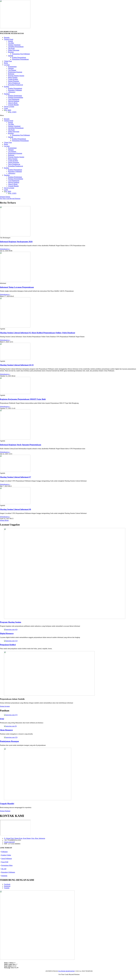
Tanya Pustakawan (14, 83)
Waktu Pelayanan (13, 50)
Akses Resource (6, 730)
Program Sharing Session (16, 75)
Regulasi (11, 52)
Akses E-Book (12, 103)
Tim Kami (11, 48)
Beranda (6, 37)
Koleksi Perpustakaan (19, 57)
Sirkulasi (11, 68)
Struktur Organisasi (14, 45)
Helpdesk (4, 876)
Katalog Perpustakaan (15, 88)
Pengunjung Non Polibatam (21, 54)
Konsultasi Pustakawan (15, 85)
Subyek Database (13, 101)
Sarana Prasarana (13, 81)
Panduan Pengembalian (15, 97)
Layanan (7, 65)
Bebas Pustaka (12, 77)
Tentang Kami (8, 39)
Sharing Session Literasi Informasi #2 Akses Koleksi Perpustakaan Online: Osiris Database (37, 333)
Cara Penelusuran (13, 99)
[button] (69, 115)
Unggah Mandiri (13, 105)
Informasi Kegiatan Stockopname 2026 (16, 242)
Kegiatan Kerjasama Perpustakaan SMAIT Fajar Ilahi (23, 399)
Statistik (10, 55)
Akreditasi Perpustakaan (16, 46)
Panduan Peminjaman (15, 95)
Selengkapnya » (5, 249)
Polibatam (4, 852)
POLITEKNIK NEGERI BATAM (66, 971)
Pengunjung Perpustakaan (20, 59)
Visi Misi (11, 43)
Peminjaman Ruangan (15, 72)
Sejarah (10, 41)
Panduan (7, 94)
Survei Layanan (9, 106)
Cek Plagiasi (12, 70)
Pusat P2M (4, 862)
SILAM (3, 869)
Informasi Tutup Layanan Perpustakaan (17, 287)
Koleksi (6, 86)
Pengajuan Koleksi (8, 645)
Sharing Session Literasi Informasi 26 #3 (17, 365)
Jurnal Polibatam (6, 858)
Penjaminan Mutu (7, 865)
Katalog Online (6, 855)
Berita (6, 63)
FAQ (2, 719)
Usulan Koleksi (13, 79)
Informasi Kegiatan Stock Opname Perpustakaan (20, 445)
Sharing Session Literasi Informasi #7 (15, 477)
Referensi (11, 74)
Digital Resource (7, 633)
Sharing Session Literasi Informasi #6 (15, 509)
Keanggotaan (12, 66)
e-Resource (11, 92)
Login (6, 108)
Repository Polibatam (15, 90)
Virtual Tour (8, 61)
